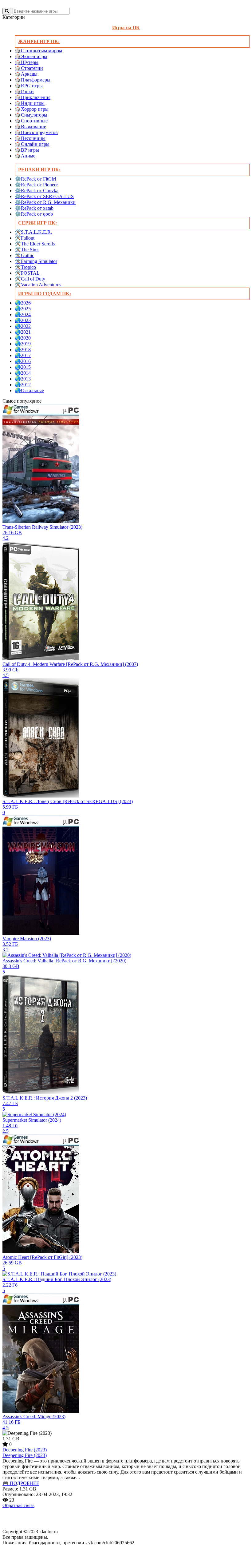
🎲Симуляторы (31, 114)
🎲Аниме (25, 155)
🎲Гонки (24, 91)
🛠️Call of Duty (30, 278)
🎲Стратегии (29, 68)
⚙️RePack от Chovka (36, 190)
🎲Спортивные (31, 120)
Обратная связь (18, 1505)
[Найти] (6, 11)
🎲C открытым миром (38, 50)
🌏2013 (23, 378)
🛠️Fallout (24, 238)
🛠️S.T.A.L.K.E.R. (33, 232)
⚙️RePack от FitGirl (35, 178)
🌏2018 (23, 349)
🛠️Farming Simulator (36, 261)
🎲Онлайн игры (32, 144)
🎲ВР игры (27, 150)
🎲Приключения (32, 97)
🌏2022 (23, 326)
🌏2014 (23, 373)
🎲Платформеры (32, 79)
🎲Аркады (26, 74)
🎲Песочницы (30, 138)
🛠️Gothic (24, 255)
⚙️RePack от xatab (34, 208)
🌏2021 (23, 332)
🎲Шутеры (26, 62)
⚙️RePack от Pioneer (36, 184)
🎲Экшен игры (31, 56)
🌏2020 (23, 337)
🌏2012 (23, 384)
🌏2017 (23, 355)
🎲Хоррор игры (32, 109)
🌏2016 (23, 361)
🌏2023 (23, 320)
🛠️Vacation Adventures (38, 284)
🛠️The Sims (27, 249)
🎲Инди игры (30, 103)
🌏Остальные (29, 390)
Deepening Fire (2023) (24, 1449)
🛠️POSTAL (27, 273)
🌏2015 (23, 367)
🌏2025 (23, 308)
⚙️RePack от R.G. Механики (45, 202)
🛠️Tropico (25, 267)
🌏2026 (23, 302)
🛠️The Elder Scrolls (35, 243)
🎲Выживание (30, 126)
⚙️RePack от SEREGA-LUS (44, 196)
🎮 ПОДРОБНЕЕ (20, 1483)
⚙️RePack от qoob (34, 214)
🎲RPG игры (29, 85)
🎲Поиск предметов (36, 132)
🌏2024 (23, 314)
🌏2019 (23, 343)
